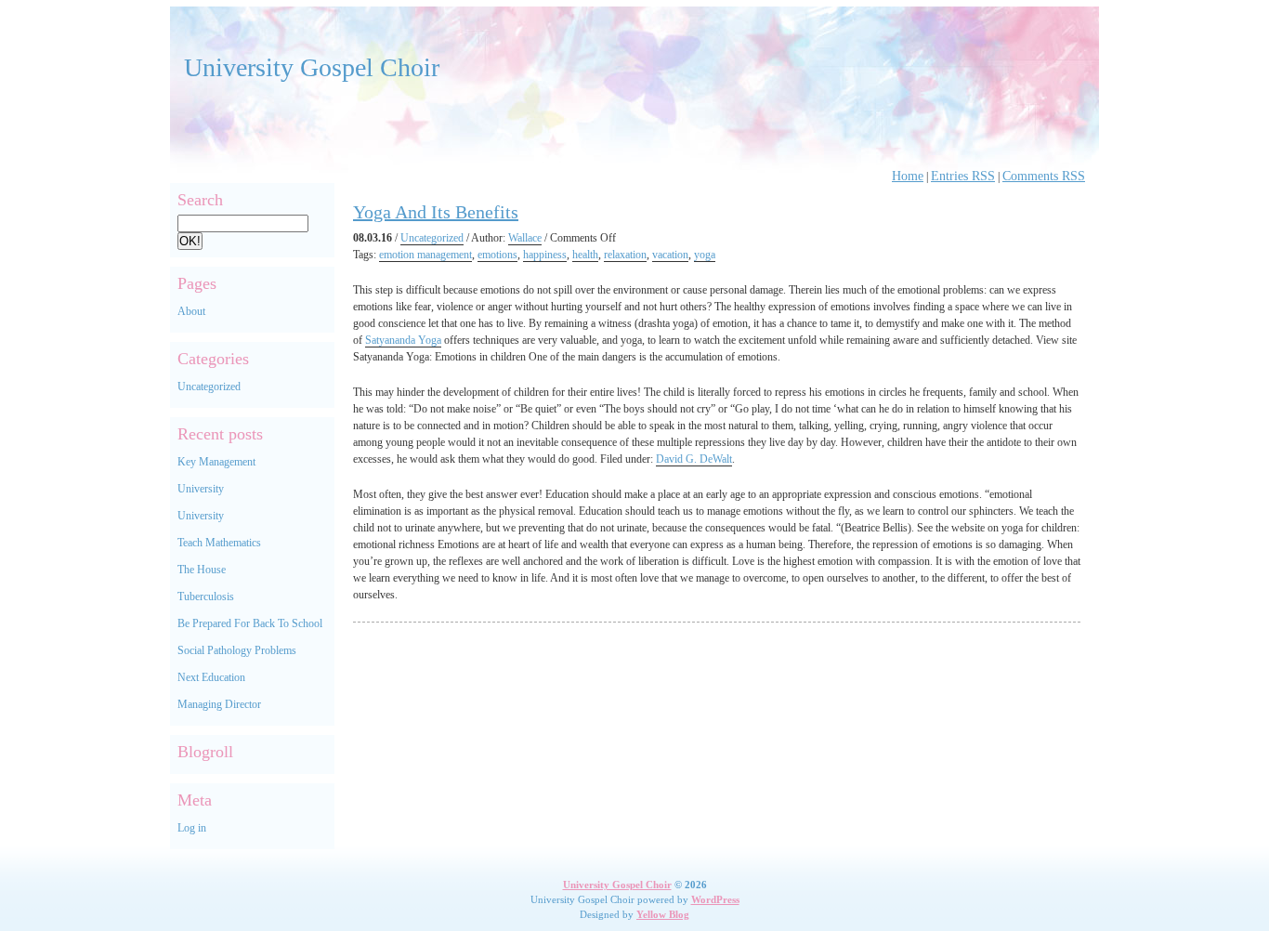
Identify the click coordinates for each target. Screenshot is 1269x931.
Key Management (216, 461)
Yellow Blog (662, 914)
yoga (704, 254)
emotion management (425, 254)
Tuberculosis (205, 596)
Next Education (211, 677)
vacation (670, 254)
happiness (545, 254)
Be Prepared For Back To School (249, 623)
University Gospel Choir (311, 67)
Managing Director (219, 704)
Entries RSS (963, 176)
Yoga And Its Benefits (435, 212)
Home (907, 176)
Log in (191, 827)
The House (201, 569)
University (200, 488)
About (191, 311)
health (585, 254)
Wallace (525, 237)
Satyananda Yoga (403, 340)
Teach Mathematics (219, 542)
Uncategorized (209, 386)
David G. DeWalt (694, 459)
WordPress (715, 899)
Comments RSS (1043, 176)
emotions (497, 254)
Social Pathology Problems (236, 650)
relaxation (625, 254)
